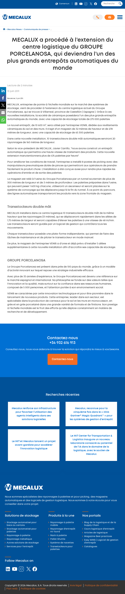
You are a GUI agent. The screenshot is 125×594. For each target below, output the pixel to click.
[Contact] (110, 17)
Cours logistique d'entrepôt (99, 529)
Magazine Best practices (98, 536)
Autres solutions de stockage (23, 543)
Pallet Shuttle (57, 539)
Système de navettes (62, 543)
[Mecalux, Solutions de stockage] (16, 20)
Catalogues (90, 547)
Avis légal (76, 585)
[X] (3, 105)
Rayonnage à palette (18, 536)
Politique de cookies (33, 589)
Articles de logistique (96, 533)
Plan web (12, 589)
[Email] (3, 112)
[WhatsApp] (3, 120)
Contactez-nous (62, 359)
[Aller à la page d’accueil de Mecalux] (4, 29)
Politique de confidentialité (101, 585)
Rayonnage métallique (19, 539)
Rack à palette (58, 536)
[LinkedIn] (3, 90)
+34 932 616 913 (62, 342)
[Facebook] (3, 98)
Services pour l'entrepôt (20, 547)
